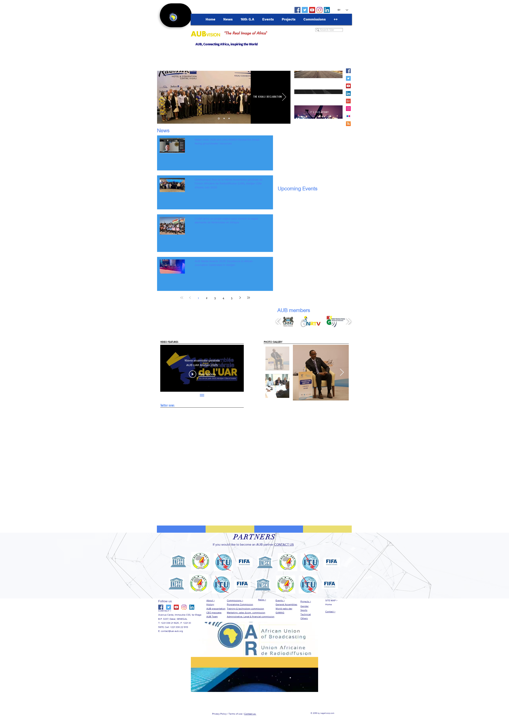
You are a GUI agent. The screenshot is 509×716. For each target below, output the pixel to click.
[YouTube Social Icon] (312, 10)
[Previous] (163, 97)
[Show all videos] (202, 396)
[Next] (284, 97)
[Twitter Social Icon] (305, 10)
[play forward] (348, 321)
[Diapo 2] (224, 118)
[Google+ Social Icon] (348, 101)
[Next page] (240, 297)
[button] (288, 321)
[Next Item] (342, 372)
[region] (318, 74)
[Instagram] (319, 10)
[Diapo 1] (219, 118)
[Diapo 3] (229, 118)
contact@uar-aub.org (172, 631)
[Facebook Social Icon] (297, 10)
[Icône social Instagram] (348, 108)
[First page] (181, 297)
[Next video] (235, 368)
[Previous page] (190, 297)
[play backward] (278, 321)
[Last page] (248, 297)
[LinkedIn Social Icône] (327, 10)
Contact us (250, 713)
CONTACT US (284, 544)
